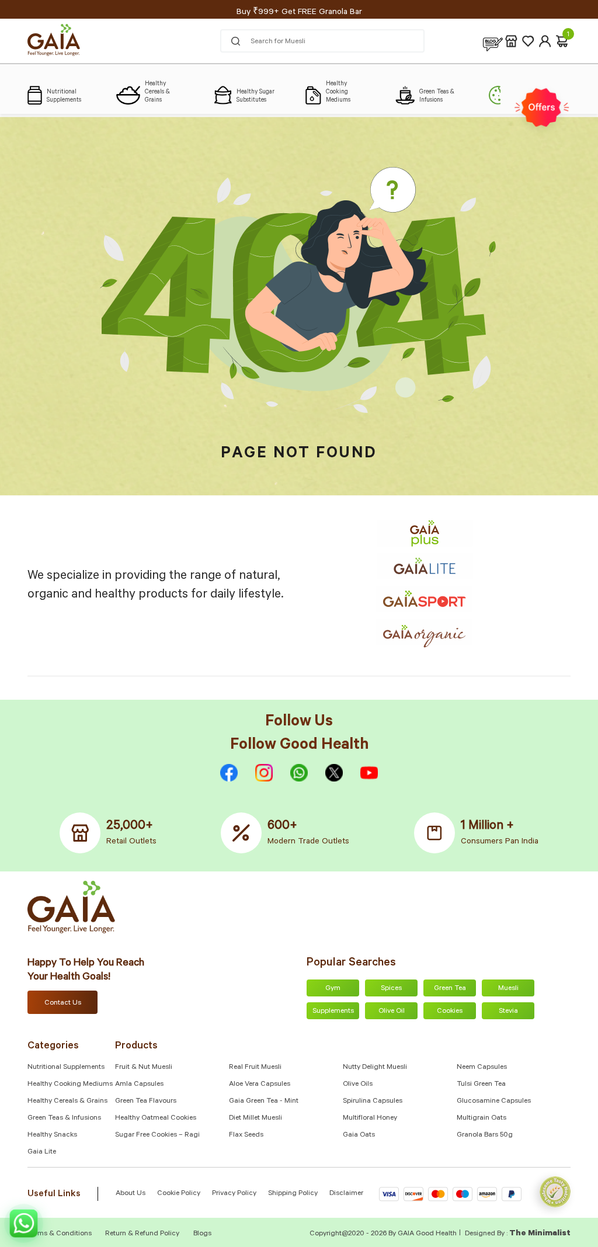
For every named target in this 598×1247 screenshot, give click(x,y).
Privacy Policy (234, 1194)
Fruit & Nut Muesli (143, 1068)
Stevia (508, 1012)
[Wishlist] (528, 41)
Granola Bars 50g (485, 1135)
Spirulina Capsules (372, 1101)
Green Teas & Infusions (64, 1118)
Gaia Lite (41, 1152)
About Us (130, 1194)
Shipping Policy (293, 1194)
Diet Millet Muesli (255, 1118)
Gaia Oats (359, 1135)
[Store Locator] (511, 41)
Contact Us (62, 1003)
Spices (391, 989)
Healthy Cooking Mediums (70, 1085)
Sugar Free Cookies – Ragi (157, 1135)
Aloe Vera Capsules (259, 1085)
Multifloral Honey (370, 1118)
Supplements (333, 1012)
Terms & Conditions (60, 1234)
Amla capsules (139, 1085)
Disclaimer (346, 1194)
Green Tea (450, 989)
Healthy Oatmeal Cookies (155, 1118)
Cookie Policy (178, 1194)
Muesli (508, 989)
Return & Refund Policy (142, 1234)
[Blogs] (493, 41)
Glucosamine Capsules (494, 1101)
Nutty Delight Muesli (375, 1068)
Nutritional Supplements (66, 1068)
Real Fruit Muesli (255, 1068)
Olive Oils (358, 1085)
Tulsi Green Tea (481, 1085)
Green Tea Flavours (145, 1101)
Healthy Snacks (52, 1135)
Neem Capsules (482, 1068)
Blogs (202, 1234)
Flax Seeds (246, 1135)
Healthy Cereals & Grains (67, 1101)
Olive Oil (391, 1012)
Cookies (450, 1012)
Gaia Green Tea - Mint (263, 1101)
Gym (332, 989)
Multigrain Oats (481, 1118)
